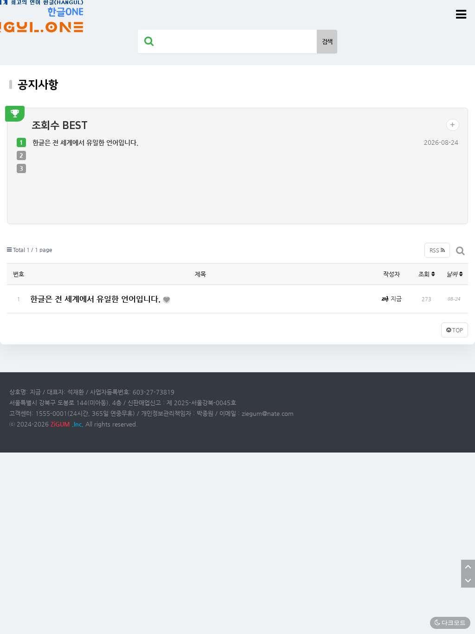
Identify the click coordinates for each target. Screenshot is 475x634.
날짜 (452, 274)
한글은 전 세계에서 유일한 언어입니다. (85, 142)
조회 (424, 274)
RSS (435, 250)
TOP (457, 330)
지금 (395, 298)
